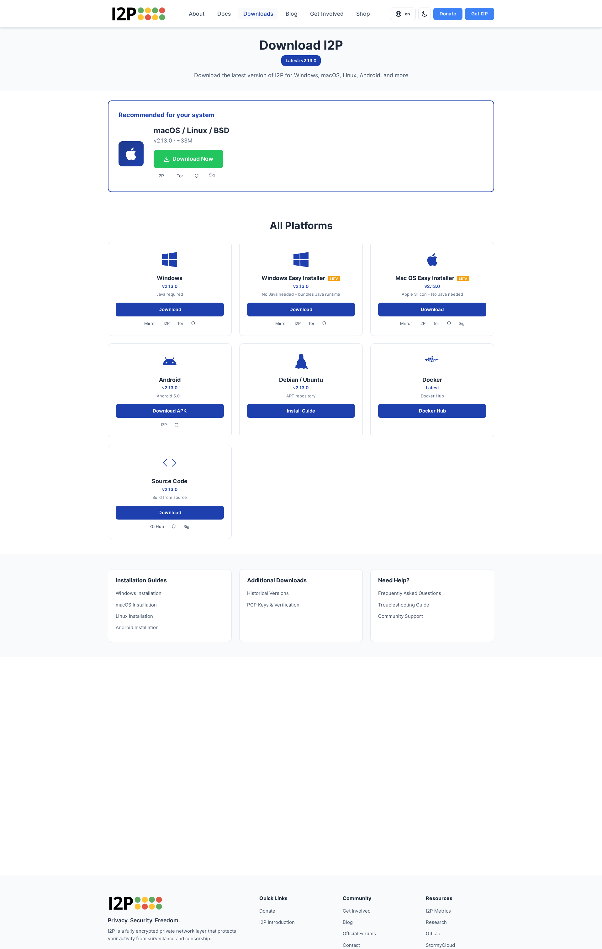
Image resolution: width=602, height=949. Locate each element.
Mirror (150, 323)
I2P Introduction (277, 922)
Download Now (192, 158)
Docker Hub (432, 411)
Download (169, 309)
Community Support (400, 616)
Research (436, 922)
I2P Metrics (438, 911)
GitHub (157, 526)
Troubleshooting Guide (403, 605)
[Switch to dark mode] (424, 14)
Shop (363, 13)
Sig (212, 174)
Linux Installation (134, 616)
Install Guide (301, 411)
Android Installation (137, 627)
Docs (224, 13)
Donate (448, 14)
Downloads (258, 13)
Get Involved (327, 13)
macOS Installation (136, 605)
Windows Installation (138, 593)
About (197, 13)
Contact (351, 945)
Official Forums (359, 933)
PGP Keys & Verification (273, 605)
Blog (292, 13)
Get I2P (479, 14)
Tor (180, 175)
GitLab (433, 933)
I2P (160, 175)
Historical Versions (268, 593)
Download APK (170, 411)
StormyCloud (440, 945)
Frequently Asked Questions (409, 593)
